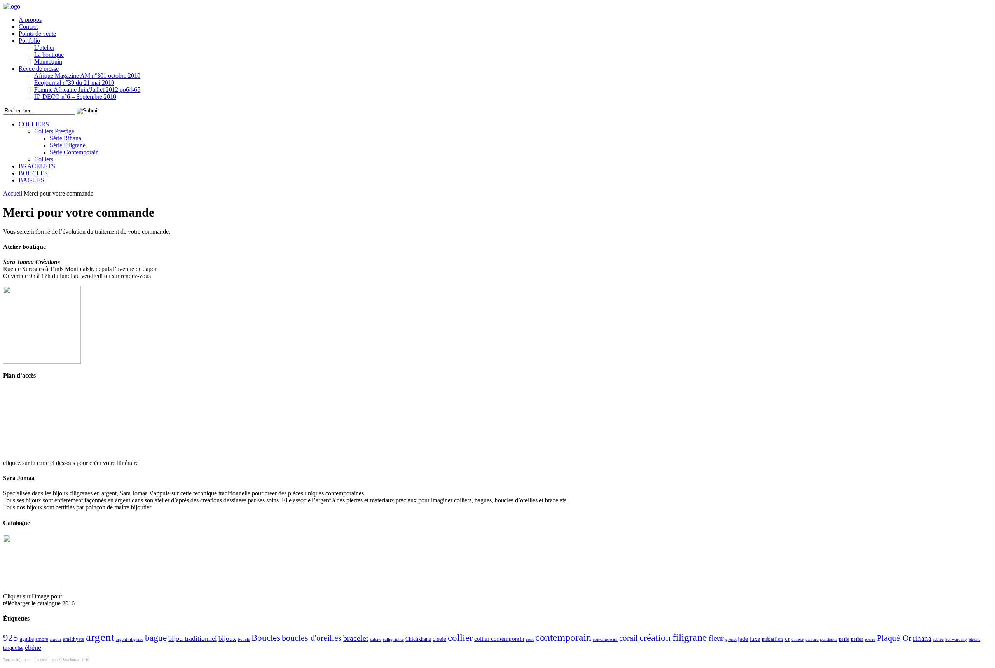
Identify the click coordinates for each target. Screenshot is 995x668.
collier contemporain (499, 639)
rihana (922, 638)
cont (530, 639)
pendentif (828, 639)
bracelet (355, 638)
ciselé (439, 639)
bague (156, 638)
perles (857, 639)
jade (743, 639)
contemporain (563, 637)
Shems (974, 639)
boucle (244, 639)
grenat (731, 639)
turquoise (13, 648)
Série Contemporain (74, 152)
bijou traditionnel (192, 638)
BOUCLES (33, 173)
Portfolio (29, 40)
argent (100, 637)
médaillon (772, 639)
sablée (938, 639)
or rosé (797, 639)
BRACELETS (37, 166)
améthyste (73, 639)
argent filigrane (129, 639)
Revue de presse (39, 68)
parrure (812, 639)
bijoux (227, 638)
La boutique (49, 54)
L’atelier (44, 47)
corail (628, 638)
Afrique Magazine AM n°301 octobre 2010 (87, 75)
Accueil (12, 193)
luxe (755, 639)
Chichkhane (418, 639)
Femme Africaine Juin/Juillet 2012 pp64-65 (87, 89)
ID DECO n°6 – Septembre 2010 (75, 96)
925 (10, 637)
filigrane (689, 637)
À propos (30, 19)
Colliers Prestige (54, 131)
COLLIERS (34, 124)
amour (55, 639)
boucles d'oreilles (312, 638)
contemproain (605, 639)
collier (460, 637)
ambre (41, 639)
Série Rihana (65, 138)
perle (844, 639)
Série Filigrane (68, 145)
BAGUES (31, 180)
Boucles (265, 638)
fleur (716, 638)
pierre (870, 639)
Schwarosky (956, 639)
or (787, 639)
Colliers (43, 159)
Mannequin (48, 61)
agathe (27, 639)
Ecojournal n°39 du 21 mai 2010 (74, 82)
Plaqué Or (894, 638)
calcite (375, 639)
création (655, 637)
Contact (28, 26)
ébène (33, 647)
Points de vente (37, 33)
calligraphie (393, 639)
